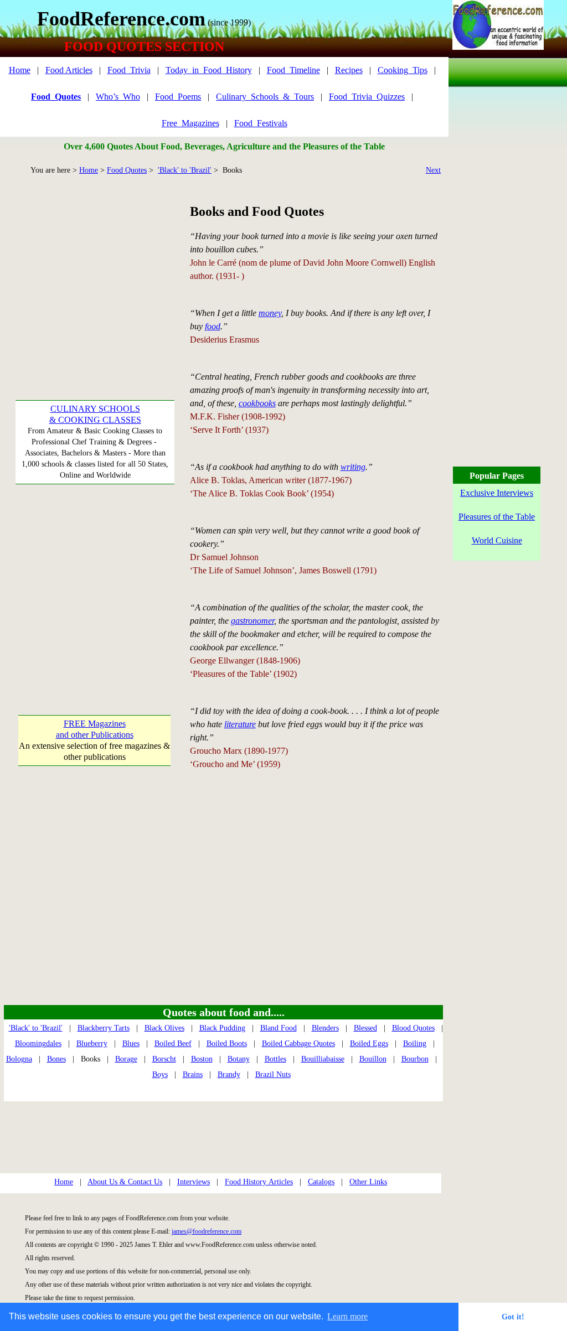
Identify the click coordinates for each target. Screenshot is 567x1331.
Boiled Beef (173, 1043)
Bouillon (372, 1059)
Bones (56, 1059)
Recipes (349, 70)
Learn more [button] (347, 1316)
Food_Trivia (129, 70)
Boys (160, 1074)
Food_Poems (178, 96)
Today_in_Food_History (209, 70)
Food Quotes (127, 170)
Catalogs (321, 1182)
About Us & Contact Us (124, 1182)
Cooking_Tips (402, 70)
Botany (239, 1059)
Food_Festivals (260, 123)
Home (19, 70)
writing (353, 467)
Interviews (193, 1182)
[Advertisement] (94, 271)
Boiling (414, 1043)
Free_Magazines (190, 123)
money (270, 313)
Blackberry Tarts (104, 1028)
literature (240, 724)
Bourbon (415, 1059)
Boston (202, 1059)
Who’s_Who (118, 96)
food (212, 326)
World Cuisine (497, 540)
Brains (193, 1074)
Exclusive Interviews (496, 493)
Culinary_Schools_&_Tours (265, 96)
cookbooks (257, 403)
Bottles (275, 1059)
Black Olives (164, 1028)
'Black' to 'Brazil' (185, 170)
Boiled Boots (227, 1043)
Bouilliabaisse (322, 1059)
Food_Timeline (293, 70)
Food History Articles (259, 1182)
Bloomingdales (38, 1043)
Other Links (368, 1182)
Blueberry (91, 1043)
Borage (126, 1059)
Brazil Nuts (273, 1074)
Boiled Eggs (369, 1043)
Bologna (19, 1059)
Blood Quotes (413, 1028)
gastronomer (252, 620)
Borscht (164, 1059)
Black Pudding (222, 1028)
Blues (131, 1043)
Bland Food (278, 1028)
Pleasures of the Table (496, 516)
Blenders (325, 1028)
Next (433, 170)
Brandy (229, 1074)
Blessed (365, 1028)
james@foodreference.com (206, 1231)
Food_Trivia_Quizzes (367, 96)
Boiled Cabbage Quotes (298, 1043)
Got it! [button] (513, 1316)
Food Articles (68, 70)
